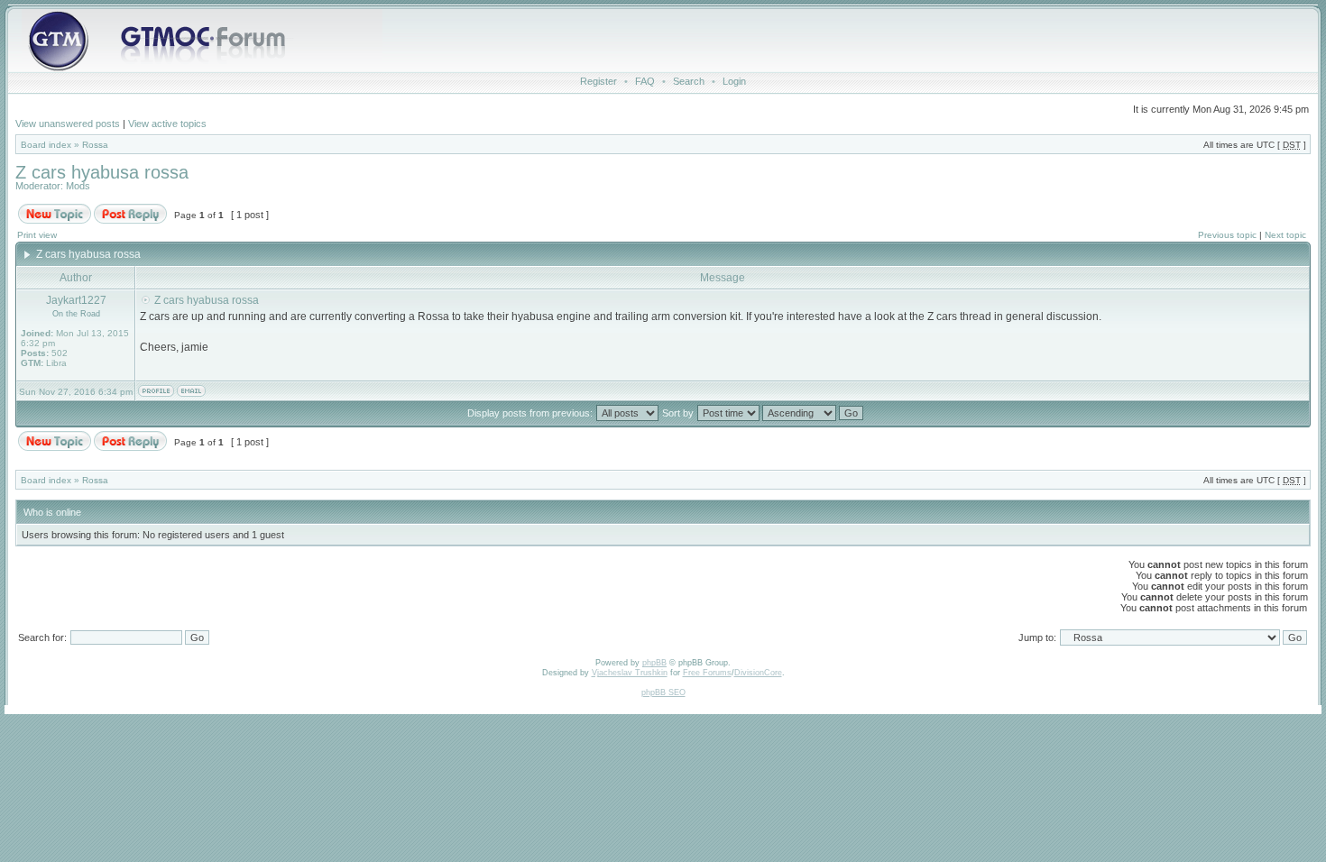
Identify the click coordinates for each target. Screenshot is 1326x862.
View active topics (167, 123)
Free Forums (707, 672)
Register (598, 81)
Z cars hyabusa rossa (102, 172)
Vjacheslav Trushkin (630, 672)
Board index (46, 145)
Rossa (95, 145)
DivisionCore (758, 672)
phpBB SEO (663, 692)
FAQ (645, 81)
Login (734, 81)
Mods (78, 185)
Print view (37, 235)
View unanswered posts (67, 123)
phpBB (654, 662)
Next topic (1285, 235)
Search (688, 81)
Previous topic (1227, 235)
